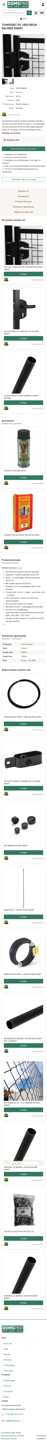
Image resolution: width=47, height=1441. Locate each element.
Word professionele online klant (23, 148)
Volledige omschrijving (11, 133)
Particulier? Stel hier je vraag (23, 179)
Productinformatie (23, 201)
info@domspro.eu (12, 1420)
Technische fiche (12, 140)
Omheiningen (9, 1380)
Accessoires (23, 196)
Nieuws (7, 1354)
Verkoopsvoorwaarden (9, 1438)
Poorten (7, 1386)
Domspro (19, 92)
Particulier (8, 1370)
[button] (4, 4)
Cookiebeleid (41, 1438)
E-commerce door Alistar (11, 1432)
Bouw (6, 1396)
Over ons (8, 1343)
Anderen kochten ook (23, 212)
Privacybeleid (41, 1436)
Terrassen (8, 1391)
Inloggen (23, 274)
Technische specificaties (23, 206)
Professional (9, 1365)
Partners (8, 1359)
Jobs (6, 1348)
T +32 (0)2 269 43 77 (14, 1414)
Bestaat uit (23, 191)
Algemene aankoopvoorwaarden (12, 1436)
